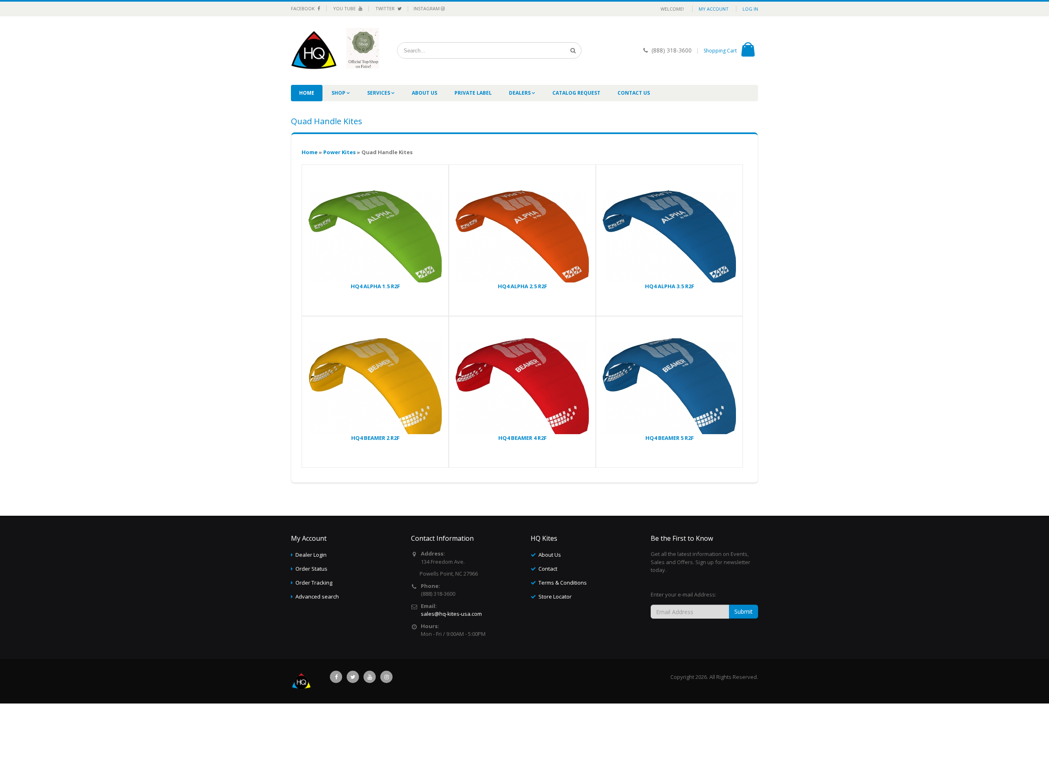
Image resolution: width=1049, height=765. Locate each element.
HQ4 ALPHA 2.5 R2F (522, 286)
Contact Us (634, 92)
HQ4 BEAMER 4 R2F (522, 438)
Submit (743, 611)
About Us (424, 92)
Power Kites (339, 152)
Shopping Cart (720, 50)
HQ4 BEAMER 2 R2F (375, 438)
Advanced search (317, 596)
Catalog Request (576, 92)
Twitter (385, 8)
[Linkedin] (369, 677)
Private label (473, 92)
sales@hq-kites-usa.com (451, 613)
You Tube (345, 8)
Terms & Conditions (562, 582)
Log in (750, 9)
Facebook (303, 8)
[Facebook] (336, 677)
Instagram (427, 8)
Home (306, 92)
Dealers (520, 92)
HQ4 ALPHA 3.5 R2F (669, 286)
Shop (339, 92)
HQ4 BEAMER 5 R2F (669, 438)
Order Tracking (313, 582)
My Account (714, 9)
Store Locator (555, 596)
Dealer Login (311, 554)
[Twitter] (353, 677)
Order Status (311, 568)
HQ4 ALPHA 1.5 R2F (375, 286)
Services (379, 92)
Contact (547, 568)
